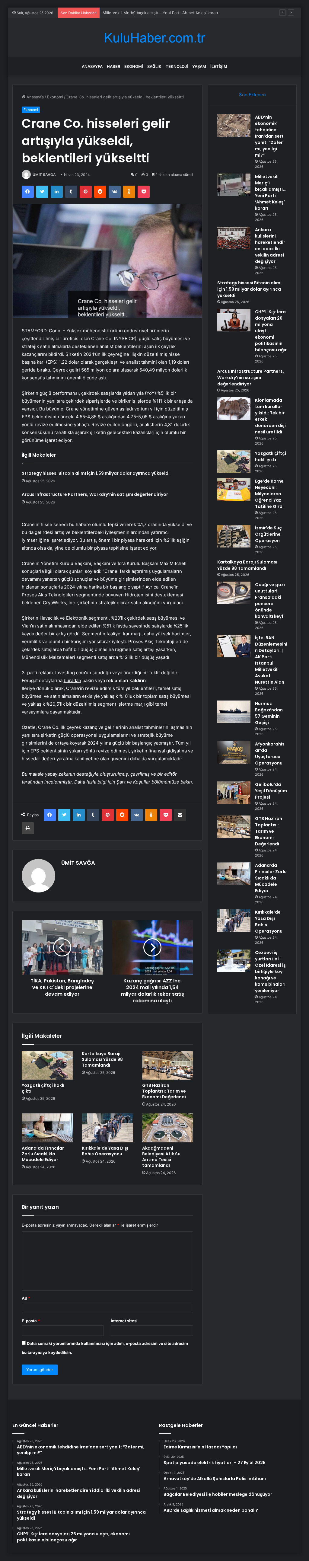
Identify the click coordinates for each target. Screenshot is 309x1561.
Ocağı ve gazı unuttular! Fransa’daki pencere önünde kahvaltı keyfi (270, 600)
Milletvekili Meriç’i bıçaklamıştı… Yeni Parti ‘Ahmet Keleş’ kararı (270, 192)
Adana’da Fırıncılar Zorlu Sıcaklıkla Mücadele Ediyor (43, 1154)
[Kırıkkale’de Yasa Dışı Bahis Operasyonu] (107, 1127)
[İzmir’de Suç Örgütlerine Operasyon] (233, 536)
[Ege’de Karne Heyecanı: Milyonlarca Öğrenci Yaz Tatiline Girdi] (233, 489)
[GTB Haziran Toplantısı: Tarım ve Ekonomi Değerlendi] (167, 1065)
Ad (26, 1298)
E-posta (31, 1320)
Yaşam (199, 66)
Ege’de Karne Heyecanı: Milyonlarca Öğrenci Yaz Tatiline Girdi (269, 493)
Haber (113, 66)
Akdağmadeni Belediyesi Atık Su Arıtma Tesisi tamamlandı (161, 1156)
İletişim (218, 66)
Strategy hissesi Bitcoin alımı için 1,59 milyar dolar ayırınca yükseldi (96, 473)
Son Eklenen (252, 94)
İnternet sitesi (124, 1320)
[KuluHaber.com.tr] (154, 37)
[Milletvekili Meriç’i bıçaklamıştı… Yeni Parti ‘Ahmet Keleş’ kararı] (233, 185)
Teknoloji (177, 66)
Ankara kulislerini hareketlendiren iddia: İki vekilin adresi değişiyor (164, 12)
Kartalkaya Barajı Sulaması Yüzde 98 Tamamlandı (102, 1059)
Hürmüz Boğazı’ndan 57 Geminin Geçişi (269, 713)
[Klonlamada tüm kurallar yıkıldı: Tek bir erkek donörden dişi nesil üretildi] (233, 408)
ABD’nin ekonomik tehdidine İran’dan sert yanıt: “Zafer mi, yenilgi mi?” (269, 136)
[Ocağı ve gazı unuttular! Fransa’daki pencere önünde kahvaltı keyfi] (233, 593)
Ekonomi (133, 66)
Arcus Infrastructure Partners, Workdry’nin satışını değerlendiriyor (95, 494)
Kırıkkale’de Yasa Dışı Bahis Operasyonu (105, 1151)
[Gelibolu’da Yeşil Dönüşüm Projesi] (233, 792)
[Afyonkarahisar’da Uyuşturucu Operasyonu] (233, 752)
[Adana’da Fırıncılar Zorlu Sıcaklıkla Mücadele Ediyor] (47, 1127)
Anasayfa (92, 66)
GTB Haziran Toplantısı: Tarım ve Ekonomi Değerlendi (164, 1091)
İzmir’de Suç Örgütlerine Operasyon (268, 534)
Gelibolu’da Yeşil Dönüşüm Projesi (271, 790)
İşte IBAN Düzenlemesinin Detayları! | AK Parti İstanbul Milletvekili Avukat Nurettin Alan (271, 660)
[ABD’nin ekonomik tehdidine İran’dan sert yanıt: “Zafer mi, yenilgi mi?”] (233, 125)
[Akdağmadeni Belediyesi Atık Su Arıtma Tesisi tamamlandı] (167, 1127)
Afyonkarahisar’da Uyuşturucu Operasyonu (270, 753)
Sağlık (154, 66)
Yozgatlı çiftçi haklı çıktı (43, 1088)
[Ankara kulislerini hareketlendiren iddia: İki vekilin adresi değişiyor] (233, 238)
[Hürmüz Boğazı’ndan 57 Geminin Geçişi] (233, 712)
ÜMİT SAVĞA (44, 174)
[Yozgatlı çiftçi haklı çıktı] (47, 1065)
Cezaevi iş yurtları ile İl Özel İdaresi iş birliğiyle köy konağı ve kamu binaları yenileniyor (270, 972)
